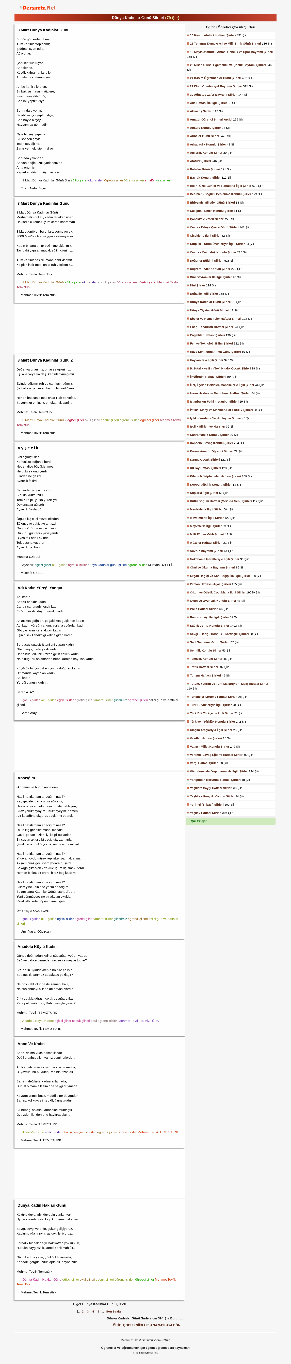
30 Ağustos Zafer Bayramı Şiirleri (213, 94)
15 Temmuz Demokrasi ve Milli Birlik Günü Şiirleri (225, 43)
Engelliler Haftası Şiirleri (207, 335)
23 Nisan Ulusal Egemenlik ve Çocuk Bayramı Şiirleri (228, 65)
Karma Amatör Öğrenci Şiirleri (211, 451)
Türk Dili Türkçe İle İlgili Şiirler (211, 713)
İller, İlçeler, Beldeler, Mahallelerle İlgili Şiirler (222, 385)
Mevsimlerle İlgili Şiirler (207, 518)
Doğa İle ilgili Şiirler (204, 293)
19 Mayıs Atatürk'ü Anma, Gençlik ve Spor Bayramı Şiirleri (231, 52)
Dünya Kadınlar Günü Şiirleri (210, 302)
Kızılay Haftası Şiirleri (205, 468)
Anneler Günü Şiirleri (205, 136)
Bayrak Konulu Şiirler (205, 177)
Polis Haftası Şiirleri (204, 609)
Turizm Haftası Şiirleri (205, 675)
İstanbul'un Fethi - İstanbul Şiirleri (214, 401)
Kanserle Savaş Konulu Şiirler (211, 443)
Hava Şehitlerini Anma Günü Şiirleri (215, 351)
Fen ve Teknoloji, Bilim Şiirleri (211, 343)
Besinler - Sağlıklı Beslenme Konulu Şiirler (220, 194)
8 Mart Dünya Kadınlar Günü (44, 30)
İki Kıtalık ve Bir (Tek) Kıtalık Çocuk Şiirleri (220, 368)
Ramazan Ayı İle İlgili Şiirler (209, 617)
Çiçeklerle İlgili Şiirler (205, 235)
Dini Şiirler (197, 285)
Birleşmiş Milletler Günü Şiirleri (212, 202)
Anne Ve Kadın (31, 1044)
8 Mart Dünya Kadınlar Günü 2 (45, 360)
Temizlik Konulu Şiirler (206, 658)
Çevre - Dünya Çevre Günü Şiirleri (214, 227)
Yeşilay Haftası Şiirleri (205, 813)
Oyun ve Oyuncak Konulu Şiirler (213, 600)
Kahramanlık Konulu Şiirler (209, 434)
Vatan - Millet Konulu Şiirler (209, 746)
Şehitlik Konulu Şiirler (205, 650)
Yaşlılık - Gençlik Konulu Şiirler (212, 796)
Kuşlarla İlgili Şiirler (204, 493)
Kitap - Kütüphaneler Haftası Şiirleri (215, 476)
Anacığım (26, 778)
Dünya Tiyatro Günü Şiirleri (209, 310)
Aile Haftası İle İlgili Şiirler (208, 103)
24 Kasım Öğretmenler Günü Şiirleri (215, 78)
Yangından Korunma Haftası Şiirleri (215, 780)
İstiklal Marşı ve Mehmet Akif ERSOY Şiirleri (221, 410)
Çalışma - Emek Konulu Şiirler (211, 211)
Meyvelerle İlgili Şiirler (206, 526)
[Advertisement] (99, 327)
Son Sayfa (113, 1311)
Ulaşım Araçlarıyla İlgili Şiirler (211, 730)
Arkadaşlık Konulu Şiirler (208, 144)
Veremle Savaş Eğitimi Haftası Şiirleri (216, 755)
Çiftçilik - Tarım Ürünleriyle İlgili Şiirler (217, 244)
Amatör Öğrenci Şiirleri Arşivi (211, 119)
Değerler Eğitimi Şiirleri (206, 260)
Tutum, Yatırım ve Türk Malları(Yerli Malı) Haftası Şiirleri (229, 683)
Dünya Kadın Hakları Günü (42, 1205)
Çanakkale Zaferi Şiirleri (207, 219)
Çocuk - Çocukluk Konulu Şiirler (213, 252)
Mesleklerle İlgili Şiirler (206, 509)
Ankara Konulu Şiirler (205, 127)
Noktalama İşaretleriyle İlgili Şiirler (214, 559)
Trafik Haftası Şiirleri (204, 667)
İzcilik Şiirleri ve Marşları (207, 426)
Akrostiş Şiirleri (201, 111)
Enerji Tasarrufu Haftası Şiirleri (212, 327)
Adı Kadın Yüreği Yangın (40, 588)
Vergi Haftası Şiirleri (204, 763)
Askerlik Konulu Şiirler (206, 152)
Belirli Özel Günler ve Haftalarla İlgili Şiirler (220, 186)
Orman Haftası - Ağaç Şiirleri (210, 584)
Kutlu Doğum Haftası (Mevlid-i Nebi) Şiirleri (221, 501)
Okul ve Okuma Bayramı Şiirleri (212, 567)
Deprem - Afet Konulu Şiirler (210, 269)
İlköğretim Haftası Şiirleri (208, 376)
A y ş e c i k (28, 448)
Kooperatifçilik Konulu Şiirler (211, 484)
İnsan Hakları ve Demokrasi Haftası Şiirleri (220, 393)
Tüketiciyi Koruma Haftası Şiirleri (213, 696)
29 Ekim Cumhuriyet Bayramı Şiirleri (216, 86)
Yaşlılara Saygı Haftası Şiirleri (211, 788)
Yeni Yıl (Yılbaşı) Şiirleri (207, 804)
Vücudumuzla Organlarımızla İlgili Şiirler (219, 771)
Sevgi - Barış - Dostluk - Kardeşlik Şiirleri (219, 634)
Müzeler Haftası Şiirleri (206, 542)
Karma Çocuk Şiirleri (205, 459)
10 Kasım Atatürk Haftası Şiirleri (213, 35)
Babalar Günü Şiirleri (205, 169)
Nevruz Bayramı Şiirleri (206, 551)
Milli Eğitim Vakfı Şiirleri (207, 534)
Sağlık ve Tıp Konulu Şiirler (209, 625)
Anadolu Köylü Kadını (38, 946)
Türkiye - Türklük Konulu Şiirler (212, 721)
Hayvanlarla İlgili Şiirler (206, 360)
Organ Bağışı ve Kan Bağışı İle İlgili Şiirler (220, 576)
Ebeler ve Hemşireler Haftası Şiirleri (215, 318)
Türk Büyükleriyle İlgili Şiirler (211, 705)
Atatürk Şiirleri (200, 161)
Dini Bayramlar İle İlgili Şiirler (211, 277)
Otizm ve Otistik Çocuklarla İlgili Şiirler (218, 592)
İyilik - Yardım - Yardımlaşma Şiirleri (215, 418)
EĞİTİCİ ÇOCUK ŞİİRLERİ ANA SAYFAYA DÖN (145, 1325)
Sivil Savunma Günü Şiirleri (210, 642)
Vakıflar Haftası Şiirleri (206, 738)
